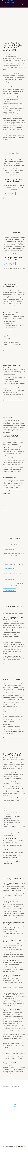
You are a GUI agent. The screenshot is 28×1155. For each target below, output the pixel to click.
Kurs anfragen (9, 549)
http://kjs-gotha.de (7, 493)
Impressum (21, 1146)
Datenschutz (14, 1148)
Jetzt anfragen (9, 194)
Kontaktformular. (9, 733)
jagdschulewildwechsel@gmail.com (14, 1132)
